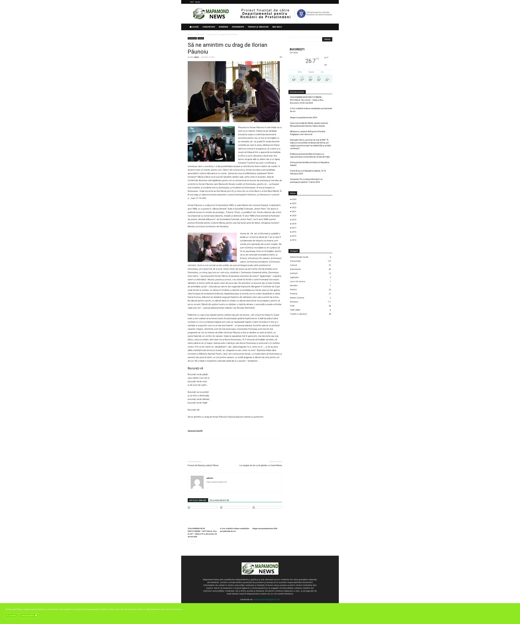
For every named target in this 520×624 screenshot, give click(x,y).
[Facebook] (317, 2)
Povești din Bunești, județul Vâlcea (203, 465)
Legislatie (294, 277)
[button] (329, 27)
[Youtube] (330, 2)
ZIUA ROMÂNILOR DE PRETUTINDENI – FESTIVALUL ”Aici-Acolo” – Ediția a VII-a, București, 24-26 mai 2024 (307, 100)
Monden (294, 285)
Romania (294, 301)
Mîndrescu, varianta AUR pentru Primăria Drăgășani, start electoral (307, 132)
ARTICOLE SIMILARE (198, 500)
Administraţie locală (299, 257)
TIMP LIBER (295, 310)
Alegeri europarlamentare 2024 (264, 528)
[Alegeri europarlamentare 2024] (267, 516)
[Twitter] (326, 2)
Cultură (200, 38)
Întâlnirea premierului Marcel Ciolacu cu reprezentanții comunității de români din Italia (310, 155)
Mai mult (277, 26)
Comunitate (208, 26)
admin (196, 57)
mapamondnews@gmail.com (266, 599)
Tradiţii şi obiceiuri (258, 26)
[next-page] (193, 542)
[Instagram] (321, 2)
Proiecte (293, 293)
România (223, 26)
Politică (293, 289)
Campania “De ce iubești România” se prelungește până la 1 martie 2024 (306, 180)
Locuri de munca (297, 281)
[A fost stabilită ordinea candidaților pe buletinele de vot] (235, 516)
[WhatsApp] (209, 449)
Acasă (195, 26)
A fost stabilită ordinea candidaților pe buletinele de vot (311, 109)
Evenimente (238, 26)
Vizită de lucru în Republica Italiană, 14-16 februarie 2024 (308, 172)
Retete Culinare (297, 297)
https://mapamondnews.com (217, 482)
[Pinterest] (203, 449)
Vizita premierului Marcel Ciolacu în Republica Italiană (309, 163)
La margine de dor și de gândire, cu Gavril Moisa (261, 465)
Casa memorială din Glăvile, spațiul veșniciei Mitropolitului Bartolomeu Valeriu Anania (309, 124)
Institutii (294, 273)
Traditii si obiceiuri (298, 314)
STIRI (292, 305)
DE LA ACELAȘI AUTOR (219, 500)
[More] (215, 449)
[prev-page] (189, 542)
